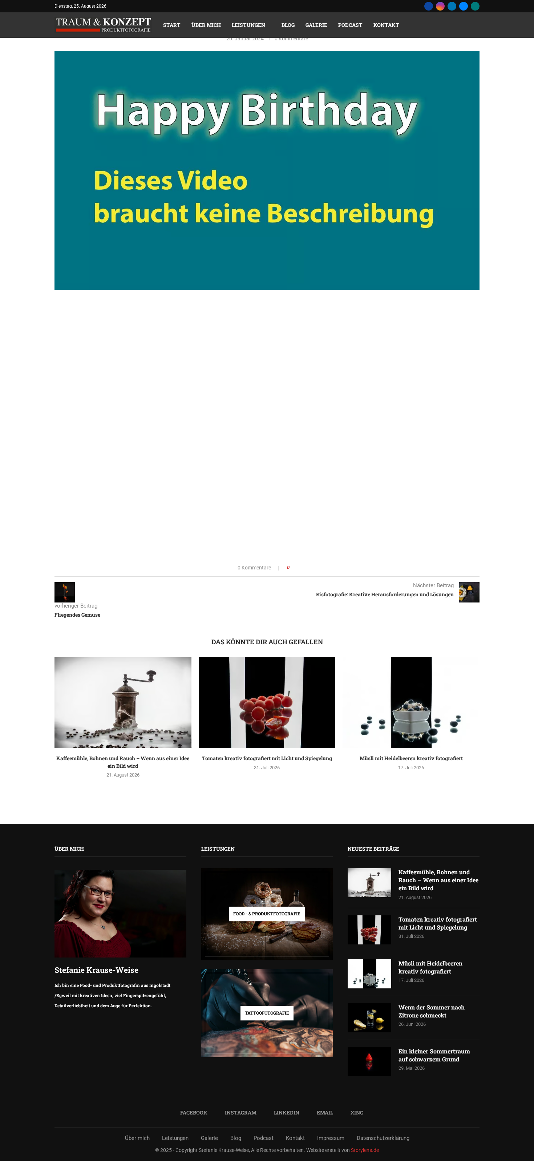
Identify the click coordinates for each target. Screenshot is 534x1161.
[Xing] (475, 6)
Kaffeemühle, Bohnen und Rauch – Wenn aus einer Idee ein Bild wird (122, 762)
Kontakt (386, 24)
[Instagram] (440, 6)
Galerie (316, 24)
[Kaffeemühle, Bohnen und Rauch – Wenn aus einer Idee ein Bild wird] (122, 702)
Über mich (206, 24)
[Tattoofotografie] (267, 1013)
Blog (288, 24)
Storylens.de (365, 1150)
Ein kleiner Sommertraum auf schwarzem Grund (434, 1055)
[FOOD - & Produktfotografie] (267, 914)
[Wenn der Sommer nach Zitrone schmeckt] (369, 1017)
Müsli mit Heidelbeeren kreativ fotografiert (411, 758)
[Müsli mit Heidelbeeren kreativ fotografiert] (411, 702)
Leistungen (248, 24)
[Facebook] (428, 6)
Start (172, 24)
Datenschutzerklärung (383, 1138)
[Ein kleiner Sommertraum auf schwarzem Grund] (369, 1061)
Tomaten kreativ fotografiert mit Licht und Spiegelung (267, 758)
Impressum (330, 1138)
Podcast (350, 24)
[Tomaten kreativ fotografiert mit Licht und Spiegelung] (267, 702)
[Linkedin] (452, 6)
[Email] (463, 6)
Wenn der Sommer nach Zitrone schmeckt (432, 1011)
